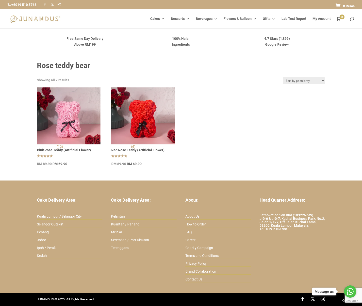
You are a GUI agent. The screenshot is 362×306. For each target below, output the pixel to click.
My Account (322, 19)
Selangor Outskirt (50, 224)
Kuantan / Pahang (125, 224)
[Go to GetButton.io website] (350, 301)
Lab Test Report (293, 19)
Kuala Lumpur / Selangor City (59, 216)
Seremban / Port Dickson (130, 240)
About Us (192, 216)
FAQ (188, 232)
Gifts (266, 19)
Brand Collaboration (200, 271)
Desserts (178, 19)
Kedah (42, 256)
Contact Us (193, 279)
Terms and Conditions (202, 256)
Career (190, 240)
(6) (133, 147)
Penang (43, 232)
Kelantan (118, 216)
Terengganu (120, 248)
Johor (41, 240)
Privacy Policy (196, 263)
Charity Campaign (199, 248)
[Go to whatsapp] (350, 291)
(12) (60, 147)
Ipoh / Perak (46, 248)
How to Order (195, 224)
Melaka (116, 232)
